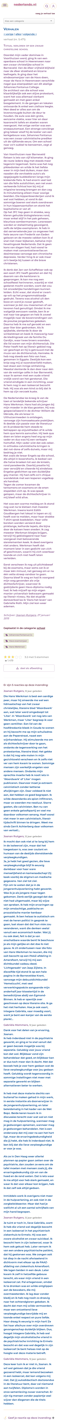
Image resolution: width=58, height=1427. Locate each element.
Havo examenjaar (18, 641)
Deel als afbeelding (31, 668)
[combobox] (27, 21)
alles (18, 34)
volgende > (30, 34)
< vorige (8, 34)
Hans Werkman (17, 647)
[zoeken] (47, 6)
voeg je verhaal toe (45, 13)
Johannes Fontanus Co (20, 635)
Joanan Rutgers (26, 615)
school (41, 628)
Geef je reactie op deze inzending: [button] (29, 1417)
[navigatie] (5, 5)
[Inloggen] (53, 6)
